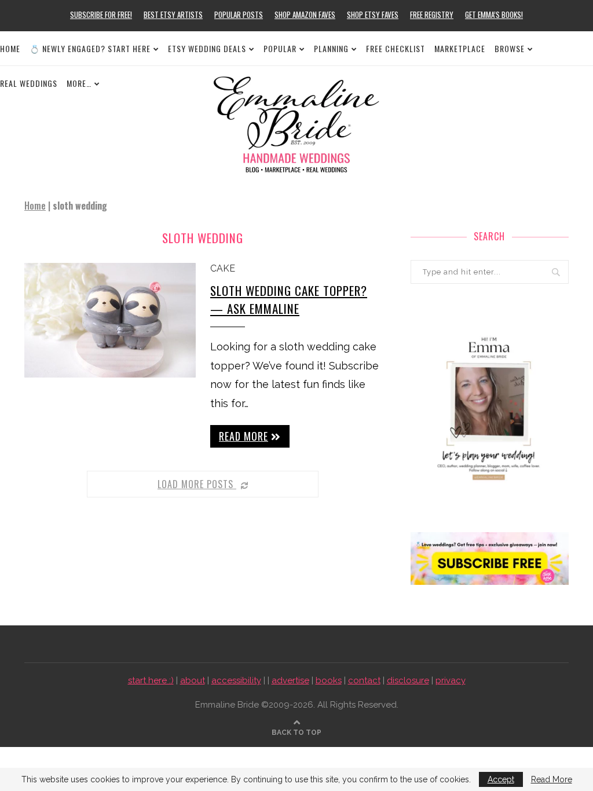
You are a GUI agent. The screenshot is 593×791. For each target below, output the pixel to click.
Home (10, 48)
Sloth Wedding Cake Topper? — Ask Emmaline (288, 299)
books (329, 680)
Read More (551, 779)
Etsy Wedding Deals (207, 48)
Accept (501, 779)
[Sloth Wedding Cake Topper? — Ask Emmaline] (110, 320)
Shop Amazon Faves (304, 14)
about (192, 680)
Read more (243, 436)
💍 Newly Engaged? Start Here (90, 48)
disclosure (408, 680)
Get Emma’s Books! (494, 14)
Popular (279, 48)
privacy (450, 680)
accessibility (236, 680)
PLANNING (331, 48)
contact (364, 680)
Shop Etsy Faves (372, 14)
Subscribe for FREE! (101, 14)
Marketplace (459, 48)
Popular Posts (238, 14)
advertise (290, 680)
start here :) (151, 680)
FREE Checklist (395, 48)
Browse (510, 48)
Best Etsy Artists (173, 14)
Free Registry (431, 14)
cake (222, 268)
